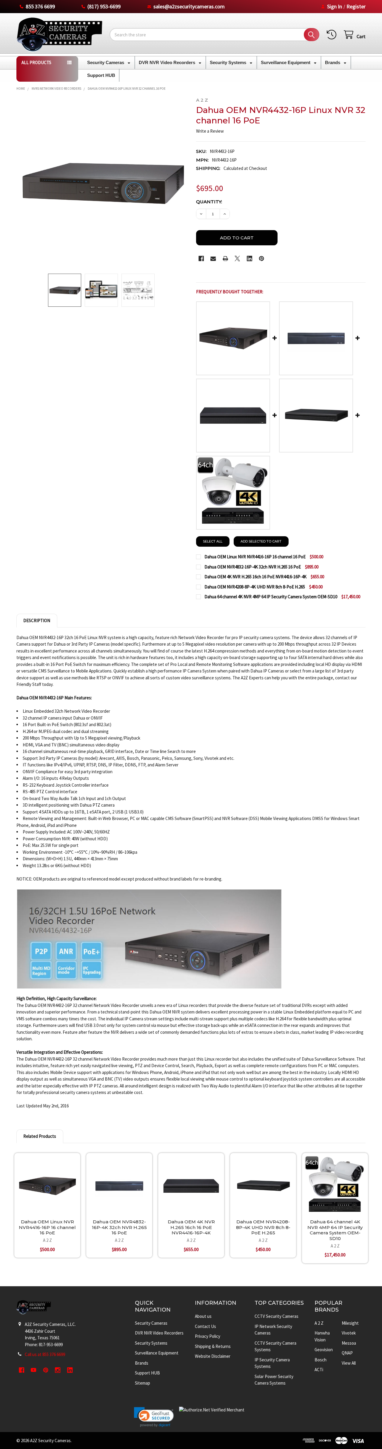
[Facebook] (201, 258)
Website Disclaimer (212, 1356)
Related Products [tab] (39, 1136)
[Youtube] (33, 1370)
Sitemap (142, 1383)
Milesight (350, 1323)
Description (36, 620)
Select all (212, 541)
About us (203, 1316)
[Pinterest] (261, 258)
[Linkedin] (249, 258)
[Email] (213, 258)
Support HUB (101, 75)
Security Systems (228, 62)
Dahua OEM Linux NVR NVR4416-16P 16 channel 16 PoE (47, 1227)
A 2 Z (319, 1323)
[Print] (225, 258)
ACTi (319, 1369)
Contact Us (205, 1326)
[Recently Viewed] (333, 34)
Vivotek (349, 1333)
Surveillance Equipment (286, 62)
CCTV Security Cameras (276, 1316)
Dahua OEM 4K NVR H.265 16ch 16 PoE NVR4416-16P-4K (191, 1227)
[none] (101, 182)
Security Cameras (106, 62)
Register (356, 6)
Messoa (349, 1343)
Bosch (320, 1360)
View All (349, 1363)
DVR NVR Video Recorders (167, 62)
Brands (333, 62)
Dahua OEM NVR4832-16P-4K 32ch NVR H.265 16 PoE (119, 1227)
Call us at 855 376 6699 (45, 1354)
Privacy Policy (207, 1336)
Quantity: (209, 201)
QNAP (347, 1353)
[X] (237, 258)
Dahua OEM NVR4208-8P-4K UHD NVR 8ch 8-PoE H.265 (263, 1227)
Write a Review (210, 131)
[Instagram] (58, 1370)
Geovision (324, 1349)
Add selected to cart (261, 541)
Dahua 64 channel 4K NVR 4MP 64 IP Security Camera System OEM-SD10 (335, 1230)
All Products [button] (36, 62)
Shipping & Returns (213, 1346)
